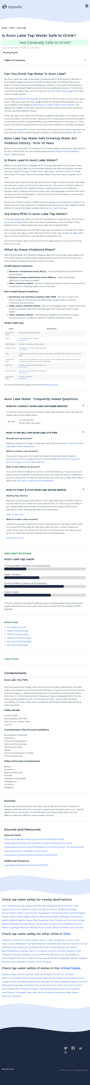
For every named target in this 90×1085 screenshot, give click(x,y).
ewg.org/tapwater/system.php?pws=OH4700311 (26, 865)
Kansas (71, 978)
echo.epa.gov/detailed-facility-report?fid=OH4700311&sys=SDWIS (34, 839)
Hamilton (66, 944)
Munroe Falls (77, 927)
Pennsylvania (45, 989)
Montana (83, 982)
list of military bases (13, 222)
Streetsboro (64, 927)
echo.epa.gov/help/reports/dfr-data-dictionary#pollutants (30, 855)
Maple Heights (23, 917)
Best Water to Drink (16, 627)
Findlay (53, 947)
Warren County (57, 954)
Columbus (27, 940)
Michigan (45, 982)
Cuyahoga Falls (16, 927)
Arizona (20, 974)
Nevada (14, 985)
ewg (70, 233)
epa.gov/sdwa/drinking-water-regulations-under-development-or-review (38, 843)
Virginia (50, 992)
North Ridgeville (49, 906)
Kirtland (5, 924)
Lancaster (52, 951)
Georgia (31, 978)
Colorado (47, 974)
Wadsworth (69, 924)
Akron (55, 927)
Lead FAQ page (60, 208)
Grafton (20, 913)
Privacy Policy (28, 1049)
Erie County (71, 920)
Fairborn (74, 958)
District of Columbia (11, 978)
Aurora (79, 924)
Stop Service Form (14, 538)
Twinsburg (60, 920)
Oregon (34, 989)
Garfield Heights (77, 913)
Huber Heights (9, 958)
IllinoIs (52, 978)
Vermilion (64, 913)
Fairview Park (8, 909)
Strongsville (43, 913)
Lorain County (30, 913)
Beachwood (76, 917)
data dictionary (51, 385)
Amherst (53, 909)
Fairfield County (73, 951)
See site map (8, 1069)
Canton (69, 940)
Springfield (33, 944)
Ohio (66, 934)
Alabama (6, 974)
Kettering (6, 947)
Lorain (76, 906)
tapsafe (14, 7)
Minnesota (55, 982)
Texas (29, 992)
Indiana (59, 978)
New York (62, 985)
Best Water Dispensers (17, 645)
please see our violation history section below (53, 105)
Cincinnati (16, 940)
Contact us (8, 1049)
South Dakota (8, 992)
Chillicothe (31, 962)
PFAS (79, 132)
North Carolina (75, 985)
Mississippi (65, 982)
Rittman (34, 927)
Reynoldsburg (72, 954)
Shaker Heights (9, 917)
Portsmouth (22, 958)
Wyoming (16, 996)
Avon (4, 906)
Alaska (14, 974)
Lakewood (26, 909)
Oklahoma (25, 989)
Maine (14, 982)
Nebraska (6, 985)
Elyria (17, 909)
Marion (32, 951)
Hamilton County (79, 944)
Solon (51, 920)
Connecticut (58, 974)
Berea (45, 909)
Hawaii (39, 978)
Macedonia (43, 920)
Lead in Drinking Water (18, 631)
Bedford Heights (17, 920)
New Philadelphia (10, 951)
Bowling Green (9, 962)
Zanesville (6, 954)
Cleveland (54, 913)
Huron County (45, 927)
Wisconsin (6, 996)
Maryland (21, 982)
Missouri (74, 982)
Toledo (49, 940)
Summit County (56, 924)
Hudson (81, 920)
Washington (60, 992)
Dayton (35, 940)
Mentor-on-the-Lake (38, 924)
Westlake (36, 906)
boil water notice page (62, 91)
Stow (26, 927)
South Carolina (72, 989)
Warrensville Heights (49, 917)
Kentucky (80, 978)
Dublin (46, 947)
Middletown (21, 944)
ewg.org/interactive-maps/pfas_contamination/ (26, 851)
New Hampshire (26, 985)
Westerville (44, 954)
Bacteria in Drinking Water (19, 641)
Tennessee (21, 992)
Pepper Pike (31, 920)
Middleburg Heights (67, 909)
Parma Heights (9, 913)
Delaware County (30, 954)
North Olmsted (65, 906)
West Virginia (72, 992)
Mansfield (51, 944)
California (38, 974)
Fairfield (61, 951)
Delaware (16, 954)
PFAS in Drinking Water (18, 634)
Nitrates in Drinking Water (19, 638)
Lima (59, 944)
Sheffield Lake (14, 906)
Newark (42, 944)
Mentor (5, 927)
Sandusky (14, 924)
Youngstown (60, 940)
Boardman (48, 958)
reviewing (19, 129)
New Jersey (40, 985)
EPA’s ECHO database (28, 99)
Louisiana (6, 982)
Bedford (35, 917)
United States (70, 968)
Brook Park (36, 909)
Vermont (42, 992)
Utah (34, 992)
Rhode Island (58, 989)
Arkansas (29, 974)
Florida (24, 978)
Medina (5, 920)
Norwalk (24, 924)
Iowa (65, 978)
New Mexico (52, 985)
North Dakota (8, 989)
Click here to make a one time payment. (35, 481)
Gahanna (33, 958)
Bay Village (26, 906)
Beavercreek (63, 947)
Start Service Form (15, 514)
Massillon (83, 958)
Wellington (65, 917)
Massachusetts (34, 982)
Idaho (45, 978)
